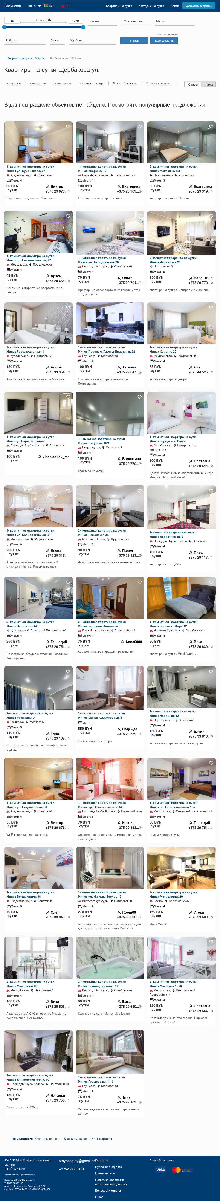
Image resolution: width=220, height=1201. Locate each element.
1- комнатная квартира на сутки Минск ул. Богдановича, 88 (30, 804)
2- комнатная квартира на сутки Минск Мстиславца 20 (173, 894)
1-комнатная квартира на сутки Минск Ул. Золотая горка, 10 (29, 1077)
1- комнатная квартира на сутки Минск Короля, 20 (173, 349)
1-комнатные (12, 83)
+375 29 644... (199, 465)
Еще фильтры (164, 40)
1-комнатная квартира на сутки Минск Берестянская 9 (173, 534)
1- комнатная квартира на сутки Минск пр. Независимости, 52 (102, 804)
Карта (209, 84)
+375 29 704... (128, 282)
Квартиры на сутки (119, 5)
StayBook (13, 5)
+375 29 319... (199, 191)
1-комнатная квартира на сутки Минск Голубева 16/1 (101, 440)
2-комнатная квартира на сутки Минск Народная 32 (173, 713)
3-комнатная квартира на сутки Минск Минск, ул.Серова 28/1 (101, 715)
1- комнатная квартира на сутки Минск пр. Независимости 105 (173, 804)
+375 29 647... (128, 372)
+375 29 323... (128, 555)
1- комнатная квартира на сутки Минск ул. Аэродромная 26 (102, 259)
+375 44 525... (199, 372)
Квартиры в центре (92, 83)
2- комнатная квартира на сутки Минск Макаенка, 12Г (173, 168)
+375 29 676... (56, 191)
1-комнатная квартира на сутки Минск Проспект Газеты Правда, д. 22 (106, 349)
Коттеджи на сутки (151, 5)
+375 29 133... (128, 827)
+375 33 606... (128, 917)
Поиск (134, 40)
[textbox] (134, 21)
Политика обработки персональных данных (111, 1181)
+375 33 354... (56, 372)
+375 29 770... (199, 282)
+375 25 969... (128, 191)
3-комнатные (63, 83)
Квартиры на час (75, 1138)
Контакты (101, 1160)
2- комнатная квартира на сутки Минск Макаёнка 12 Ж (173, 983)
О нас (99, 1197)
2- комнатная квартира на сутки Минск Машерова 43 (30, 983)
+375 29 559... (128, 734)
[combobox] (102, 22)
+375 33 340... (56, 917)
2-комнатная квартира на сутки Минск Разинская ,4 (29, 715)
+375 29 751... (56, 646)
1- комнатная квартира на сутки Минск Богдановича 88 (30, 894)
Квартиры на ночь (47, 1138)
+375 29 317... (56, 555)
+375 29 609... (199, 917)
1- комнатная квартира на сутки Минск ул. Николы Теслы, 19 (102, 894)
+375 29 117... (199, 557)
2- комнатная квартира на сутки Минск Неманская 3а (102, 532)
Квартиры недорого (158, 83)
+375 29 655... (56, 280)
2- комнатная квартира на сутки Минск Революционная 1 (30, 349)
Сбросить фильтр (169, 34)
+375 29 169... (56, 738)
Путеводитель (105, 1173)
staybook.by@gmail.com (79, 1160)
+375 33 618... (199, 736)
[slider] (4, 27)
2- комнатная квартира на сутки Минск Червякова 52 (30, 623)
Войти (175, 5)
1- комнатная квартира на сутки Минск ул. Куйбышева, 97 (30, 168)
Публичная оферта (108, 1166)
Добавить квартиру (199, 5)
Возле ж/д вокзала (125, 83)
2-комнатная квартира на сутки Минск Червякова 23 (173, 259)
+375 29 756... (56, 1100)
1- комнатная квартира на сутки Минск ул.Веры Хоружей (30, 438)
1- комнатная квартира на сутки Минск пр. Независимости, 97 (30, 258)
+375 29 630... (199, 646)
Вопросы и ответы (108, 1190)
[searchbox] (102, 21)
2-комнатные (37, 83)
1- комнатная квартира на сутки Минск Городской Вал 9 (173, 438)
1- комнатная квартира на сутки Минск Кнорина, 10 (102, 168)
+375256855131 (71, 1169)
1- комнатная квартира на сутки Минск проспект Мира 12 (173, 623)
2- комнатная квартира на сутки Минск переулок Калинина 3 (102, 623)
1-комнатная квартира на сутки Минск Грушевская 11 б (101, 1079)
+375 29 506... (56, 1006)
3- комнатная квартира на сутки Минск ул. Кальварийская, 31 (30, 532)
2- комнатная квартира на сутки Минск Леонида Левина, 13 (102, 983)
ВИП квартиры (102, 1138)
